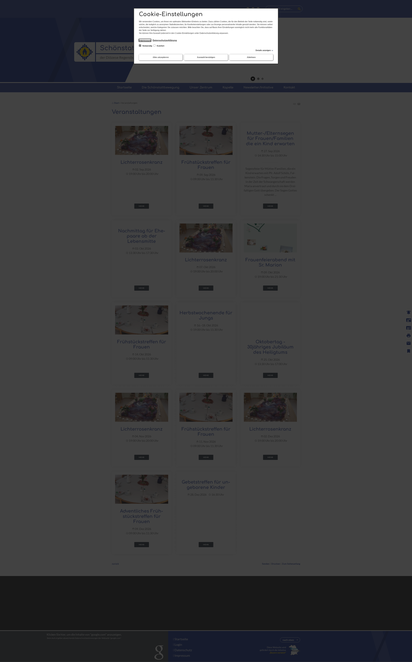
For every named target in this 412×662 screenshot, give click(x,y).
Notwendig (147, 46)
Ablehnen (251, 57)
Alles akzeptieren (161, 57)
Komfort (160, 46)
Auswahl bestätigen (206, 57)
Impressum (145, 40)
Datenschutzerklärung (165, 40)
